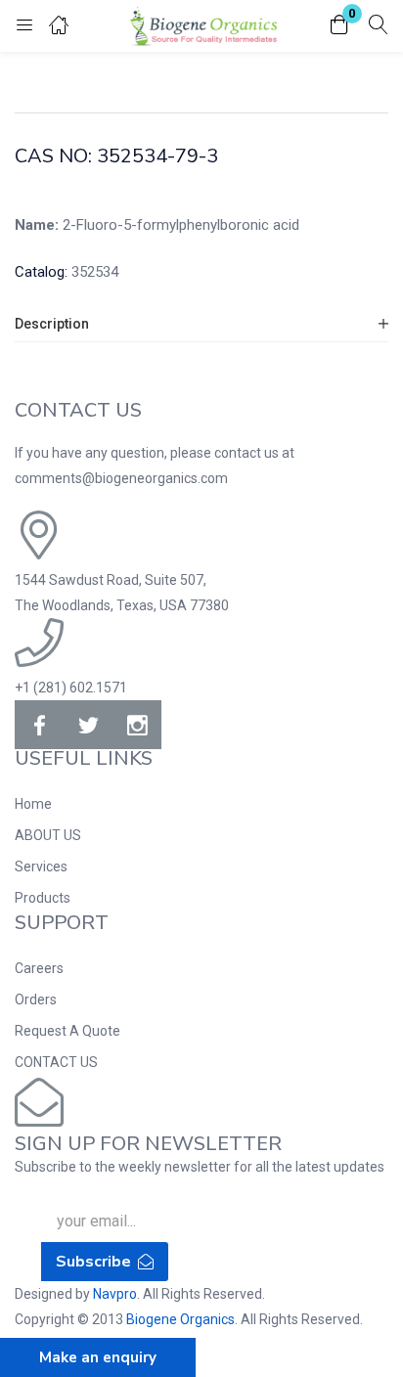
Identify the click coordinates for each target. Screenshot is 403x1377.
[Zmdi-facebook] (39, 724)
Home (33, 804)
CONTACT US (56, 1062)
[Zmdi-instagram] (136, 724)
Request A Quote (67, 1031)
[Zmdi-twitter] (88, 724)
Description (52, 324)
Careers (39, 968)
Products (42, 898)
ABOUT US (48, 835)
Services (41, 866)
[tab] (201, 324)
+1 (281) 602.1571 (71, 687)
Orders (36, 999)
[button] (339, 26)
